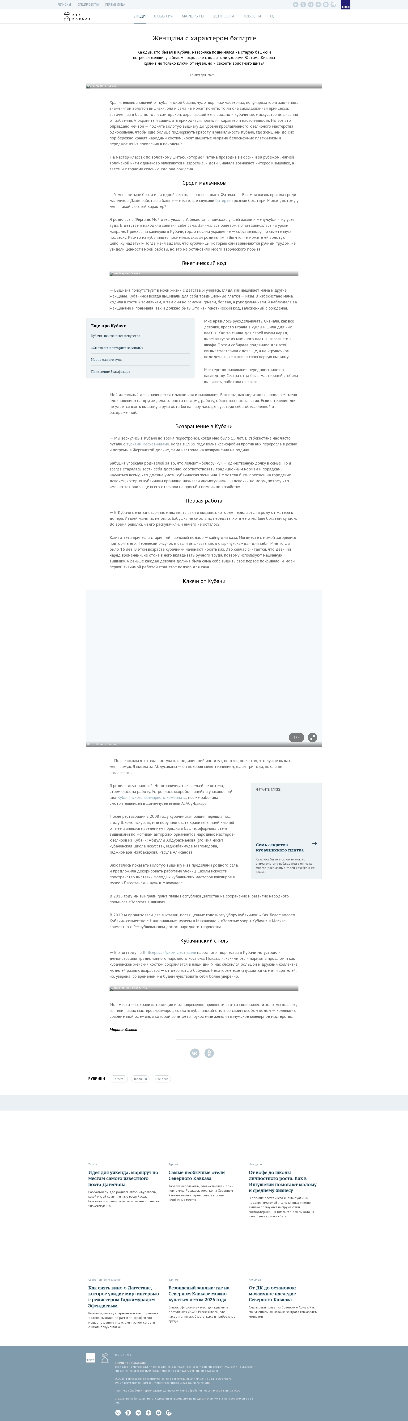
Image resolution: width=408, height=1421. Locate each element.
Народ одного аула (106, 359)
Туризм (93, 1164)
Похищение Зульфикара (110, 371)
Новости (251, 16)
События (164, 16)
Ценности (223, 16)
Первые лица (115, 5)
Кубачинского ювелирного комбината (151, 797)
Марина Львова (123, 1029)
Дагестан (118, 1079)
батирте (222, 200)
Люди (140, 16)
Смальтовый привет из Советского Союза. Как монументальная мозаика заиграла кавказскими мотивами (283, 1312)
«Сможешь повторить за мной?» (117, 347)
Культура (255, 1279)
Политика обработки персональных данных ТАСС (207, 1390)
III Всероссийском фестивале (169, 952)
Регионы (64, 5)
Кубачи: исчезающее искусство (115, 335)
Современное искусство (104, 1279)
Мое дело (161, 1079)
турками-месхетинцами (147, 444)
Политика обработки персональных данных (144, 1390)
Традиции (140, 1079)
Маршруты (193, 16)
